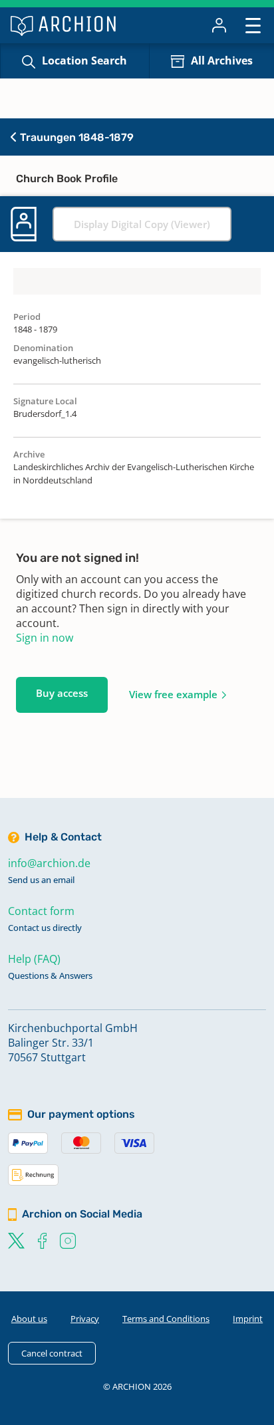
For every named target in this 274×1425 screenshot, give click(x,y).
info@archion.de (49, 863)
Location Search (84, 60)
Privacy (84, 1319)
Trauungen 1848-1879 (75, 137)
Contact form (41, 911)
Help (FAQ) (34, 959)
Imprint (248, 1319)
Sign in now (44, 637)
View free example (173, 694)
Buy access (62, 693)
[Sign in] (219, 25)
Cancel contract (51, 1353)
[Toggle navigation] (253, 25)
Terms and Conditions (165, 1319)
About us (29, 1319)
